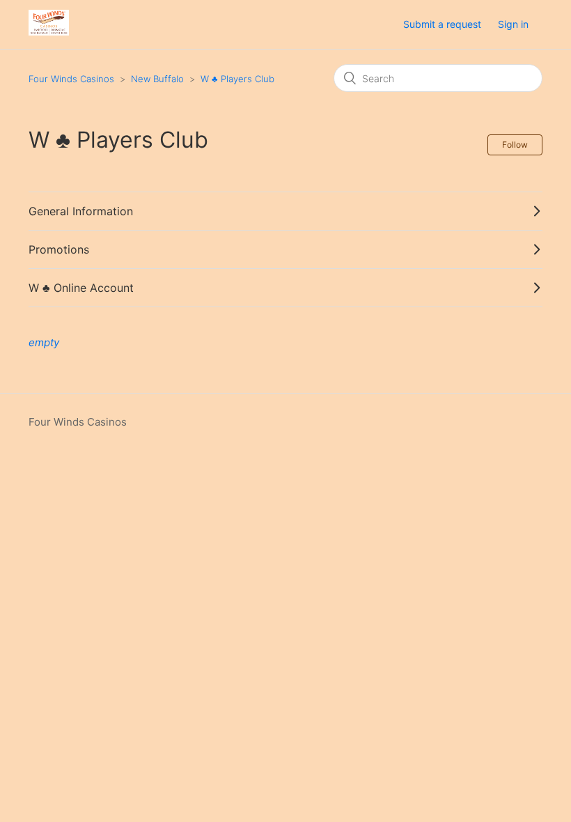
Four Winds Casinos (71, 78)
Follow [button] (515, 144)
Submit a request (442, 24)
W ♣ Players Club (237, 78)
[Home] (49, 31)
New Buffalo (157, 78)
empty (44, 342)
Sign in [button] (513, 24)
